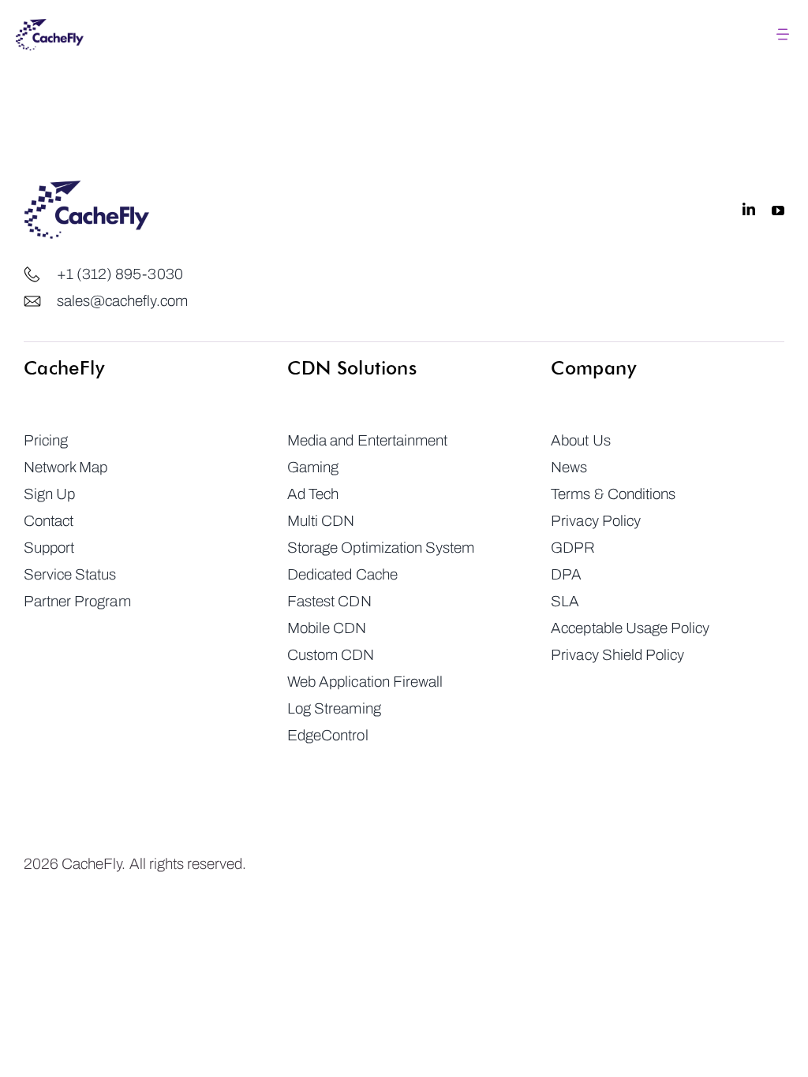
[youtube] (778, 210)
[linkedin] (749, 210)
